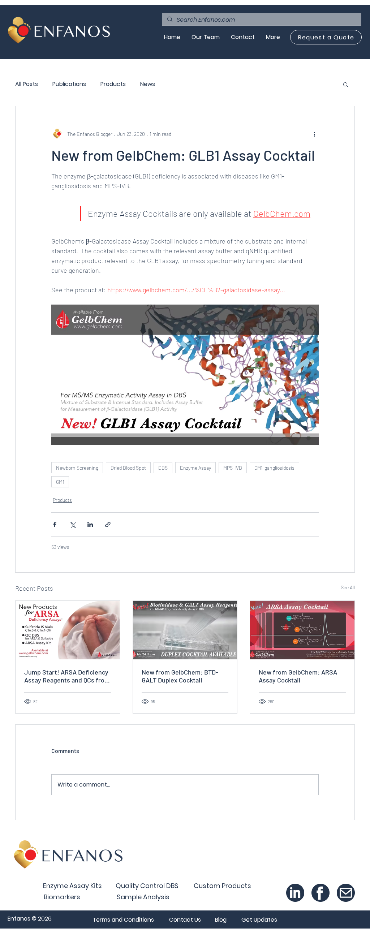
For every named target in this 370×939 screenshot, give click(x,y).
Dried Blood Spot (128, 468)
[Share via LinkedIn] (90, 524)
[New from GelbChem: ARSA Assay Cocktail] (302, 630)
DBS (163, 468)
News (147, 84)
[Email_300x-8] (346, 893)
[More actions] (314, 133)
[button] (345, 84)
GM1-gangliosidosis (274, 468)
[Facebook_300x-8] (320, 893)
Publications (69, 84)
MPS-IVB (232, 468)
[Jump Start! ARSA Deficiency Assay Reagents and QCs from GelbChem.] (68, 630)
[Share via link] (107, 524)
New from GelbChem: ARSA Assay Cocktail (298, 676)
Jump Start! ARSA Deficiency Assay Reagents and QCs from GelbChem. (67, 676)
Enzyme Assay (195, 468)
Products (113, 84)
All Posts (26, 84)
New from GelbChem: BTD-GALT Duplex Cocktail (180, 676)
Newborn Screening (77, 468)
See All (348, 587)
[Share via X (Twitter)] (72, 524)
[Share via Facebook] (54, 524)
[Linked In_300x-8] (295, 893)
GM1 (60, 482)
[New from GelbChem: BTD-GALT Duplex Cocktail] (185, 630)
